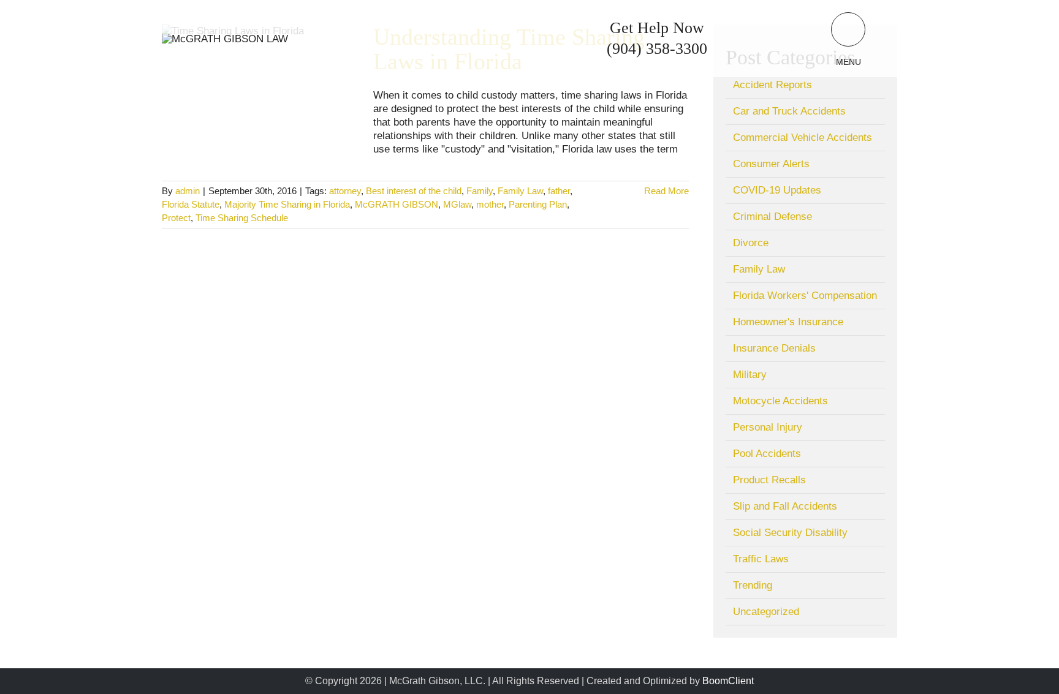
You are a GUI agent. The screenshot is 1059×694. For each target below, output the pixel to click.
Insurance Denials (774, 348)
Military (750, 374)
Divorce (751, 243)
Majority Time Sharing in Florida (287, 204)
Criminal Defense (772, 216)
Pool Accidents (767, 453)
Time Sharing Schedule (241, 218)
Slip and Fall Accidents (785, 506)
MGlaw (457, 204)
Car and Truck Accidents (789, 111)
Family (479, 191)
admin (187, 191)
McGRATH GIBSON (396, 204)
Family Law (520, 191)
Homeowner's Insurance (788, 322)
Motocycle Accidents (780, 401)
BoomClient (728, 681)
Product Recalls (769, 480)
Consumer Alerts (771, 164)
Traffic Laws (761, 559)
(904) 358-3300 (657, 49)
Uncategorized (766, 611)
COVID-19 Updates (777, 190)
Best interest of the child (413, 191)
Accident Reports (772, 85)
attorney (345, 191)
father (559, 191)
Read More (666, 191)
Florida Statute (190, 204)
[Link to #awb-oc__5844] (848, 29)
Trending (752, 585)
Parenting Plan (538, 204)
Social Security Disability (790, 532)
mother (490, 204)
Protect (176, 218)
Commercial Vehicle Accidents (802, 137)
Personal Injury (767, 427)
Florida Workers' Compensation (805, 295)
